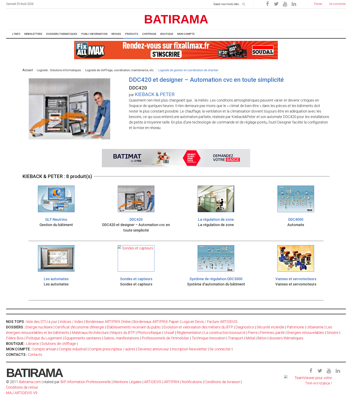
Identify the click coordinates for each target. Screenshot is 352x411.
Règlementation (189, 332)
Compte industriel (73, 349)
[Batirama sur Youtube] (285, 4)
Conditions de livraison (222, 382)
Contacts (35, 354)
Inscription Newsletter (189, 349)
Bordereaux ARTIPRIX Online (108, 321)
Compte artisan (44, 349)
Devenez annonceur (153, 349)
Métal (250, 338)
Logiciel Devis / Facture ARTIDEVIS (210, 321)
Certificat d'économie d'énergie (79, 327)
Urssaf (169, 332)
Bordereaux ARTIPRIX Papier (156, 321)
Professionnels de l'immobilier (165, 338)
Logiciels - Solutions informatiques (59, 70)
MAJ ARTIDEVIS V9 (21, 393)
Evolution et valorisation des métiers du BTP (198, 327)
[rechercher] (244, 3)
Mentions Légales (127, 382)
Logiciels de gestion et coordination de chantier (188, 70)
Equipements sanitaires (82, 338)
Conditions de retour (22, 387)
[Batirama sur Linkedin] (294, 4)
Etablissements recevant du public (134, 327)
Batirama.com (30, 382)
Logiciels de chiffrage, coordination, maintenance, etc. (119, 70)
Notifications (192, 382)
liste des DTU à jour (41, 321)
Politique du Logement (44, 338)
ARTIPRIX (171, 382)
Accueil (27, 70)
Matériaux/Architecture (90, 332)
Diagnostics (244, 327)
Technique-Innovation (209, 338)
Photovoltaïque (149, 332)
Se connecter (220, 349)
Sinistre (333, 332)
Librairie (32, 343)
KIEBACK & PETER (155, 94)
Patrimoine (295, 327)
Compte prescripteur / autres (112, 349)
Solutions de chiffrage (58, 343)
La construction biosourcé (224, 332)
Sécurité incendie (270, 327)
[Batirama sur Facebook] (267, 4)
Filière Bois (15, 338)
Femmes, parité (272, 332)
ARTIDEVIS (153, 382)
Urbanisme (315, 327)
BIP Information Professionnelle (85, 382)
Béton (262, 338)
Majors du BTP (123, 332)
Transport (235, 338)
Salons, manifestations (121, 338)
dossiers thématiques (286, 338)
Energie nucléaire (39, 327)
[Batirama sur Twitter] (276, 4)
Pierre (253, 332)
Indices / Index (71, 321)
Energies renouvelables (305, 332)
